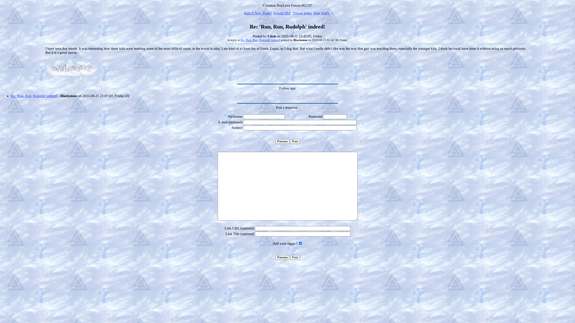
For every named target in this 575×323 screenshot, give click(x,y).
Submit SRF (282, 13)
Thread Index (302, 13)
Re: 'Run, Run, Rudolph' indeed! (260, 40)
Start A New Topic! (258, 13)
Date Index (321, 13)
